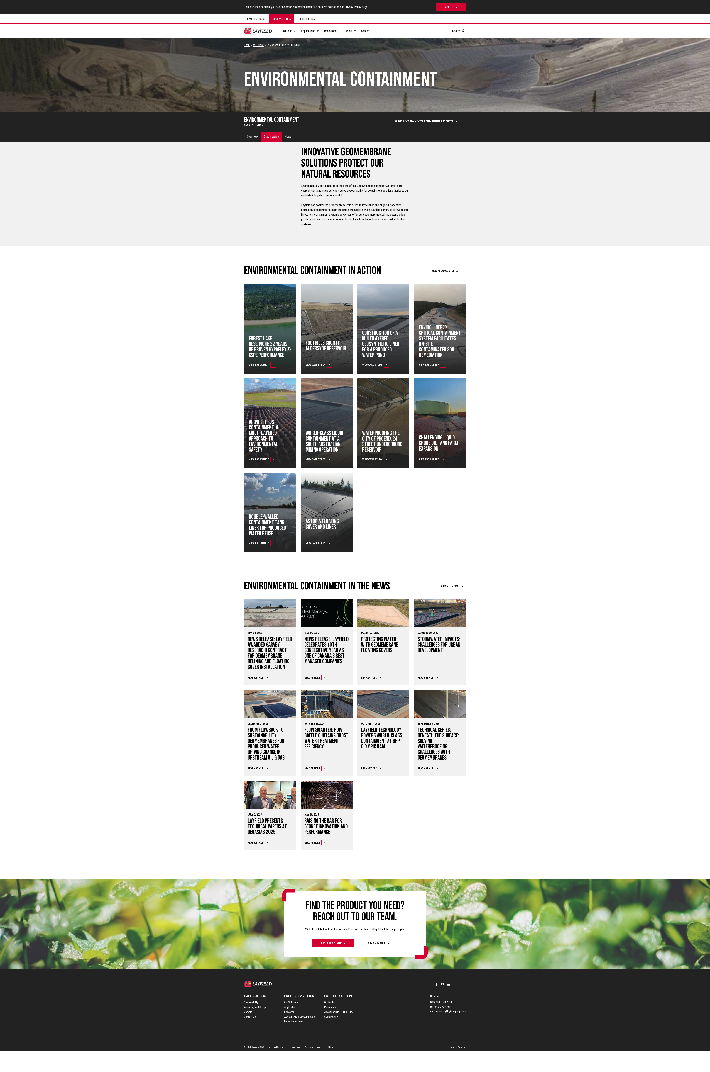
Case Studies (271, 136)
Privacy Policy (352, 7)
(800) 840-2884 (444, 1001)
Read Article (255, 677)
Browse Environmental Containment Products (424, 121)
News (288, 136)
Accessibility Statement (314, 1047)
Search (456, 31)
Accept (449, 7)
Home (247, 45)
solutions (258, 45)
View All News (449, 586)
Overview (252, 136)
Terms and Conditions (276, 1047)
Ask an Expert (377, 943)
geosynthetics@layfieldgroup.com (448, 1011)
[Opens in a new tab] (436, 984)
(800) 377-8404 (442, 1006)
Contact (435, 996)
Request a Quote (331, 943)
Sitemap (331, 1047)
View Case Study (259, 364)
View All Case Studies (445, 270)
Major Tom (462, 1047)
